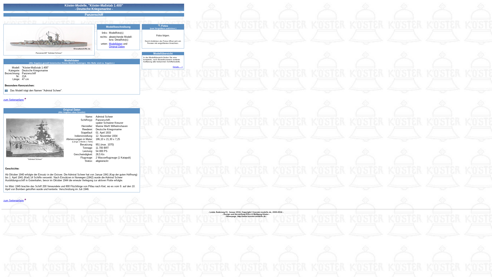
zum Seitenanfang (13, 99)
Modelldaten (115, 43)
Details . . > (178, 67)
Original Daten (117, 46)
